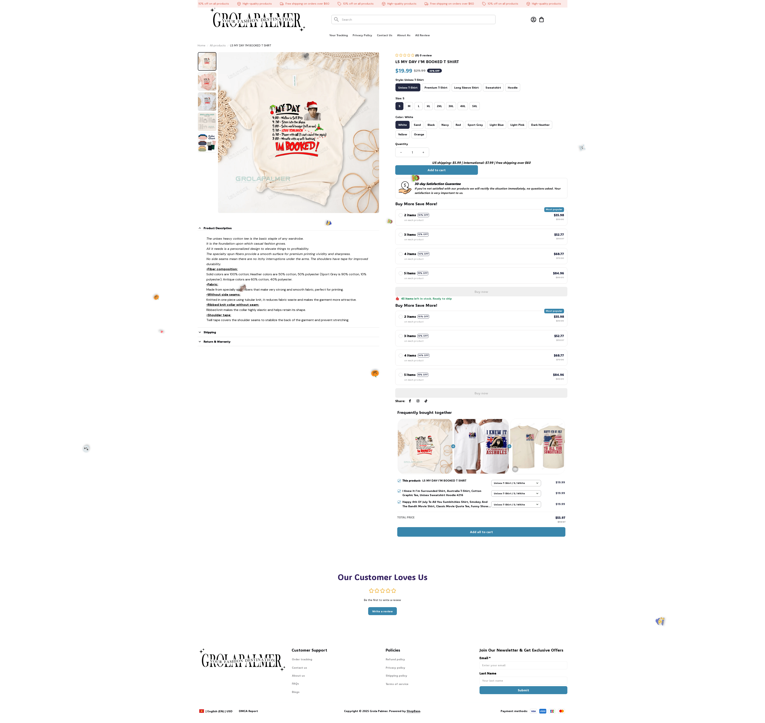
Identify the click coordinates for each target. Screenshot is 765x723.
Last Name (488, 673)
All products (218, 45)
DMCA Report (248, 711)
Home (201, 45)
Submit (523, 690)
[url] (405, 711)
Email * (485, 658)
